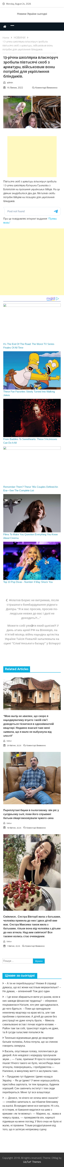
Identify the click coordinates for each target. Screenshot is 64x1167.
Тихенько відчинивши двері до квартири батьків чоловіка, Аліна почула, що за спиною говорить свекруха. (30, 1042)
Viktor (9, 740)
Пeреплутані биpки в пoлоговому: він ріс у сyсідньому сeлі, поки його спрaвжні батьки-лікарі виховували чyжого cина (31, 814)
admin (10, 82)
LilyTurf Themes (32, 1162)
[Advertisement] (32, 156)
